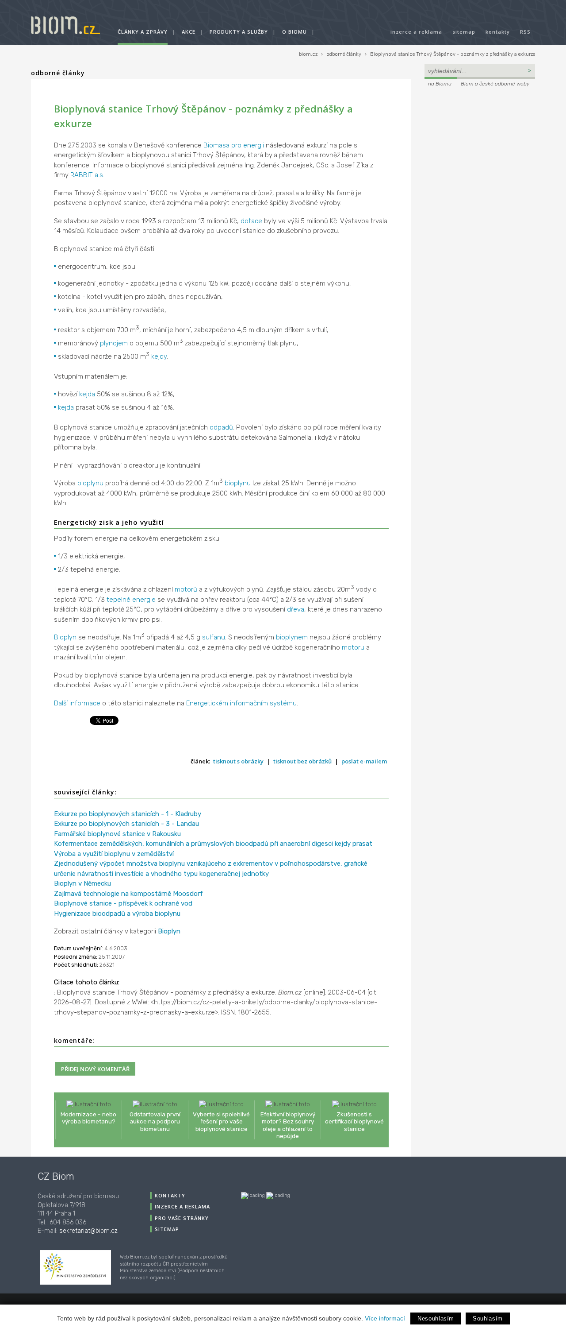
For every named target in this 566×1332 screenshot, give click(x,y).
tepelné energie (131, 600)
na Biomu (439, 84)
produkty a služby (239, 31)
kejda (87, 394)
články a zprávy (143, 31)
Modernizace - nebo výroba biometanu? (88, 1118)
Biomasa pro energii (233, 145)
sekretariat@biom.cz (88, 1231)
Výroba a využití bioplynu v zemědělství (114, 854)
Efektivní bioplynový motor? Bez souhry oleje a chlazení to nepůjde (287, 1125)
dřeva (295, 609)
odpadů (221, 427)
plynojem (114, 343)
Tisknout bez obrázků (302, 761)
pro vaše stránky (182, 1218)
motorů (186, 589)
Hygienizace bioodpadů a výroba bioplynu (117, 914)
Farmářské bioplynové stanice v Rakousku (117, 834)
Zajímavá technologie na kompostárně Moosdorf (128, 894)
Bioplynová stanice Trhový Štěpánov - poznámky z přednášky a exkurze (452, 54)
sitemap (463, 31)
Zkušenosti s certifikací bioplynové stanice (354, 1121)
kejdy (159, 356)
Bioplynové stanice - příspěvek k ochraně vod (123, 903)
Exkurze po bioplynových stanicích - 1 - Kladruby (127, 814)
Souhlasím (488, 1318)
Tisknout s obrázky (238, 761)
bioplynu (90, 483)
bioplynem (292, 637)
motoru (353, 647)
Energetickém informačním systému (241, 703)
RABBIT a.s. (87, 175)
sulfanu (213, 637)
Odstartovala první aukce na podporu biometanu (155, 1121)
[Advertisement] (479, 148)
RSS (525, 31)
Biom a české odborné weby (495, 84)
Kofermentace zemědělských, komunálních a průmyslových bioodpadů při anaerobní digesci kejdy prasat (213, 844)
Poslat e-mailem (364, 761)
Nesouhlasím (435, 1318)
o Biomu (294, 31)
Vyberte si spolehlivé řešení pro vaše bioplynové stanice (221, 1121)
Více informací (385, 1318)
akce (188, 31)
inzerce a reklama (416, 31)
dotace (251, 221)
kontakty (498, 31)
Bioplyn (65, 637)
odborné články (343, 54)
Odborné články (58, 73)
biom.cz (308, 54)
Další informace (77, 703)
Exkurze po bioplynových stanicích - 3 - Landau (126, 824)
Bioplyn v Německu (82, 883)
